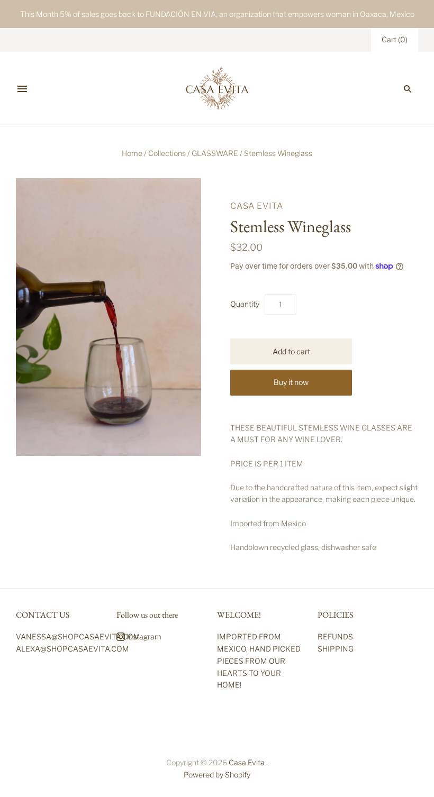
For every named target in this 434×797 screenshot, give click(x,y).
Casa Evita (256, 206)
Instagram (143, 636)
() (395, 39)
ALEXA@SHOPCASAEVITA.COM (72, 648)
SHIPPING (336, 648)
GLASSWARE (215, 153)
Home (132, 153)
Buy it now (291, 382)
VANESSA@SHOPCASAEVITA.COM (78, 636)
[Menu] (22, 89)
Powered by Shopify (217, 774)
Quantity (244, 303)
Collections (167, 153)
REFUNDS (335, 636)
